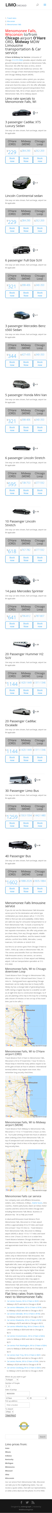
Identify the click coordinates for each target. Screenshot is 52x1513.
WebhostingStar (26, 1509)
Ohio (7, 1474)
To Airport (9, 1409)
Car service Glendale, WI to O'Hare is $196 (23, 1314)
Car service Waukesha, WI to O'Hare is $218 (24, 1320)
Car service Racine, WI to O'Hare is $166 (22, 1361)
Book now (12, 160)
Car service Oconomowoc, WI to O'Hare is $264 (25, 1336)
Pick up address (11, 1401)
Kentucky (9, 1459)
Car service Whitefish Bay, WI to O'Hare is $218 (25, 1326)
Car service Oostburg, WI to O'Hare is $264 (24, 1367)
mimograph (26, 1506)
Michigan (9, 1463)
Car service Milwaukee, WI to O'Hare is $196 (24, 1307)
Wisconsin (9, 1478)
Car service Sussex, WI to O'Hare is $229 (23, 1301)
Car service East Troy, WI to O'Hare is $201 (24, 1355)
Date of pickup (11, 1389)
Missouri (9, 1471)
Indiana (8, 1456)
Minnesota (10, 1467)
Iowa (7, 1448)
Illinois (8, 1452)
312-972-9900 (17, 60)
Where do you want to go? (15, 1377)
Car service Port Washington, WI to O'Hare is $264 (26, 1345)
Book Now (26, 160)
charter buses (37, 1203)
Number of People (12, 1383)
